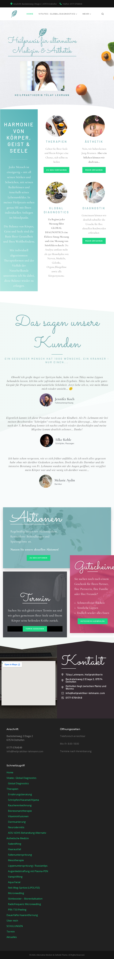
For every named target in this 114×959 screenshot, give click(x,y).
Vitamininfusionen (18, 816)
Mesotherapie (16, 860)
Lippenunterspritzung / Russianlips (28, 865)
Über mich (12, 920)
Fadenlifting (14, 843)
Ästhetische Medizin (18, 838)
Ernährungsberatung (20, 794)
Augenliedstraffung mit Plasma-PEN (28, 871)
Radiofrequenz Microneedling (24, 904)
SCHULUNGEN (15, 926)
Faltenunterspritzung (20, 854)
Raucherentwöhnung (20, 805)
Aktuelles (12, 937)
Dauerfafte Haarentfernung (22, 915)
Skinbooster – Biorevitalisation (25, 898)
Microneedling (16, 893)
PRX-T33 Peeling (17, 909)
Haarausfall (14, 849)
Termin (11, 931)
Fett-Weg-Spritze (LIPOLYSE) (24, 887)
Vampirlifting (15, 876)
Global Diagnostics (18, 783)
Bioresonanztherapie (20, 810)
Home (30, 14)
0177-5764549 (76, 4)
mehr (86, 14)
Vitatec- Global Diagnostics (57, 14)
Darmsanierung (17, 821)
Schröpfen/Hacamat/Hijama (23, 800)
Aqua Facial (14, 882)
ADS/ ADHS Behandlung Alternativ (27, 832)
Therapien (12, 789)
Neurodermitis (16, 827)
